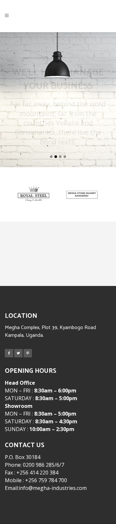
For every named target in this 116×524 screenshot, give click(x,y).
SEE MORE (59, 145)
